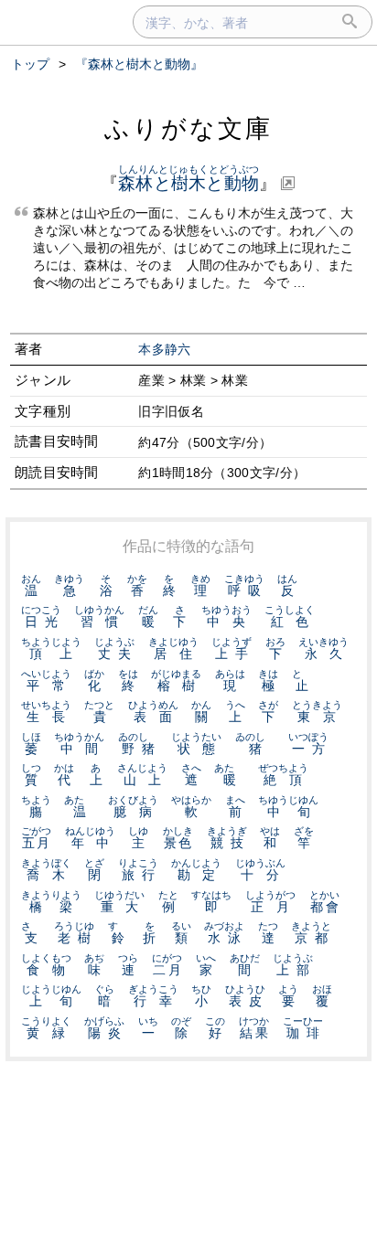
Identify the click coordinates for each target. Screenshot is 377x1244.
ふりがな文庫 (188, 128)
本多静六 (164, 349)
